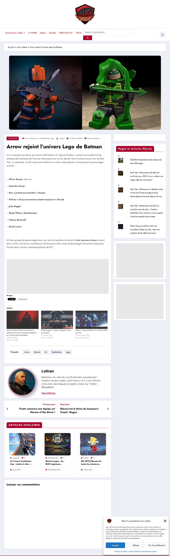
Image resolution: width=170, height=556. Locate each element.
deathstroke (45, 138)
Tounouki (16, 458)
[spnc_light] (163, 35)
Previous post (49, 404)
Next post (64, 404)
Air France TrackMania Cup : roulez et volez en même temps (21, 463)
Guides (52, 32)
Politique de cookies (120, 551)
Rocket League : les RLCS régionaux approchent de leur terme (54, 463)
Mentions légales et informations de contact (142, 551)
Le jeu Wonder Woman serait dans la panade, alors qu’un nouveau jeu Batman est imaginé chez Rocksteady (21, 332)
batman (33, 138)
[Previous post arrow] (7, 409)
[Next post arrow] (108, 409)
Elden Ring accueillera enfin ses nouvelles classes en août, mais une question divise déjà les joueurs (145, 229)
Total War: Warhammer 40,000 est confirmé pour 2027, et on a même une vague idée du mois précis (146, 176)
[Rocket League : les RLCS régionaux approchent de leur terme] (58, 443)
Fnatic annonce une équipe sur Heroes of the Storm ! (37, 410)
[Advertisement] (58, 276)
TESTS (79, 32)
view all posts (48, 393)
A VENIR (32, 32)
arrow (27, 138)
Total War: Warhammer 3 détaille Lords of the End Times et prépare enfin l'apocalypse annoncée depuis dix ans (146, 193)
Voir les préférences (156, 545)
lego (52, 138)
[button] (165, 521)
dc (38, 138)
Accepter (115, 545)
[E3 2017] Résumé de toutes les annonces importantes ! (91, 463)
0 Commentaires (93, 138)
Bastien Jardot (53, 458)
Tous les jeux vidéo (14, 32)
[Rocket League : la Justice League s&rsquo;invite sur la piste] (57, 320)
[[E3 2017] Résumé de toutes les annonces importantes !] (93, 443)
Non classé (12, 138)
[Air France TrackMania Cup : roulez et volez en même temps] (22, 443)
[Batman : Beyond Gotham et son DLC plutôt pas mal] (92, 320)
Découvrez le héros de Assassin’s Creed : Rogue (79, 410)
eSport (43, 32)
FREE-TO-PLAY (66, 32)
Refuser (136, 545)
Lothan (61, 138)
